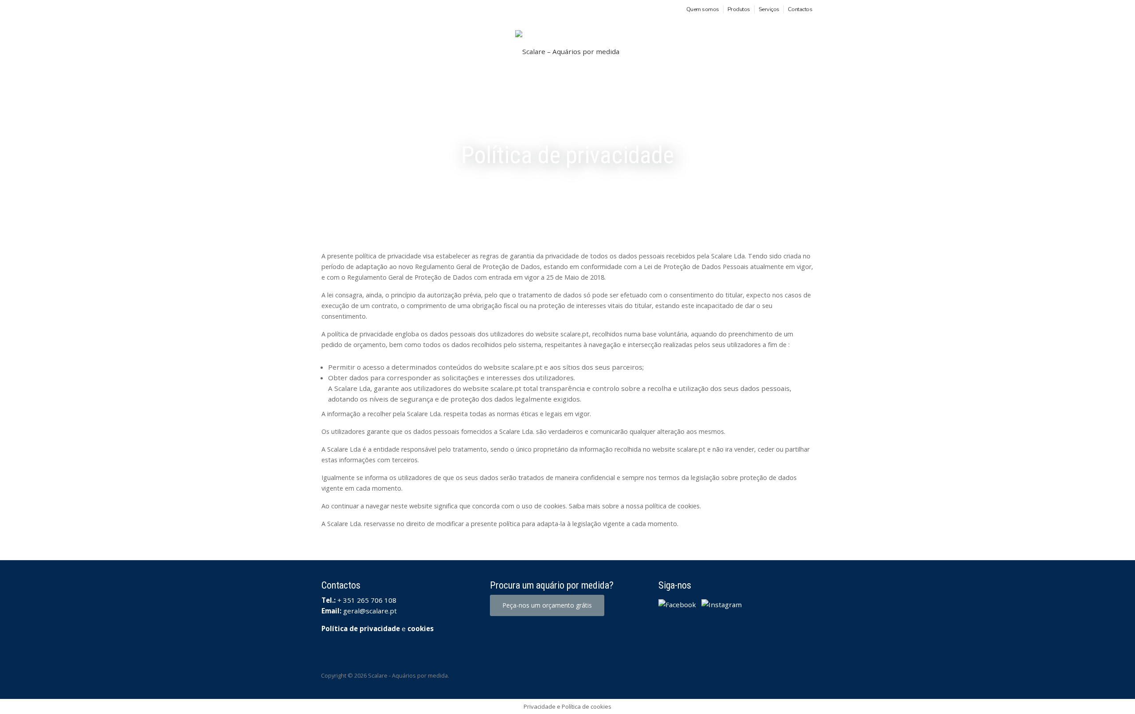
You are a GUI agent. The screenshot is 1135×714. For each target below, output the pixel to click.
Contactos (800, 9)
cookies (420, 628)
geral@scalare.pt (370, 610)
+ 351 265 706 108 (366, 600)
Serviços (769, 9)
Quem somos (702, 9)
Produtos (739, 9)
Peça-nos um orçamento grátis (547, 605)
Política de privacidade (360, 628)
